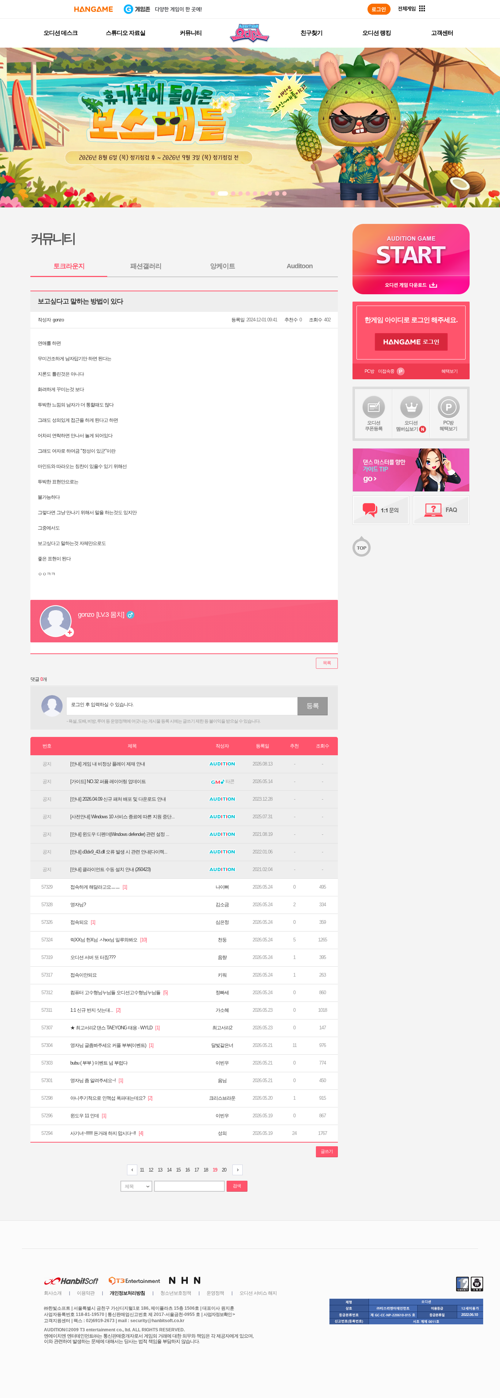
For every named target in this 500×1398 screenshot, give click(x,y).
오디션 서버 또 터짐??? (92, 957)
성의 (222, 1133)
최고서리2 (222, 1027)
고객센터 (442, 33)
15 (178, 1170)
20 (224, 1170)
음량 (222, 957)
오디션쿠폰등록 (374, 425)
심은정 (222, 922)
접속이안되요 (83, 975)
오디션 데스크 (61, 33)
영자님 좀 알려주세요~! (96, 1080)
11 (142, 1170)
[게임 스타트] (411, 250)
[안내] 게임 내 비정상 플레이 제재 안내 (107, 764)
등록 (312, 705)
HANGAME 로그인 (411, 342)
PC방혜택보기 (448, 425)
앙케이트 (222, 266)
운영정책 (215, 1293)
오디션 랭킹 (376, 33)
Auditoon (300, 266)
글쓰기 (327, 1151)
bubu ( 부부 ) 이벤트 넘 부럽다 (98, 1063)
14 (169, 1170)
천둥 (222, 940)
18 (206, 1170)
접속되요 (82, 922)
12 (151, 1170)
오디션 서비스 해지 (258, 1293)
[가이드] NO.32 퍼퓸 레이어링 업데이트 (108, 781)
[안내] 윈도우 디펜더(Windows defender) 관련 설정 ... (119, 834)
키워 (222, 975)
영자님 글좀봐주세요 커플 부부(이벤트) (111, 1045)
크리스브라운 (222, 1098)
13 (160, 1170)
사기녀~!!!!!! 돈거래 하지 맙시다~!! (106, 1133)
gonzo (58, 319)
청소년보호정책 (175, 1293)
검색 (237, 1185)
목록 (327, 662)
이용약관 (85, 1293)
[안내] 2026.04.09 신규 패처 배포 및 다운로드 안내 (118, 799)
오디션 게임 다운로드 (411, 285)
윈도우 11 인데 (88, 1115)
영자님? (78, 904)
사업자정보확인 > (219, 1314)
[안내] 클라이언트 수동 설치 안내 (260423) (110, 869)
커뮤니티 (191, 33)
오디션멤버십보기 (407, 426)
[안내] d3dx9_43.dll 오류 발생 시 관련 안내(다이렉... (118, 852)
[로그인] (379, 9)
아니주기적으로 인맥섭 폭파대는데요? (111, 1098)
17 (196, 1170)
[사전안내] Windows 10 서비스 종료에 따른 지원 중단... (122, 816)
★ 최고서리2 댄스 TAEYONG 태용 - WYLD (115, 1027)
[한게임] (93, 9)
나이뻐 (222, 887)
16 (187, 1170)
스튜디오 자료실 (125, 33)
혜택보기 (449, 371)
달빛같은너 (222, 1045)
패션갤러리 (145, 266)
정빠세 (222, 992)
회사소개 (52, 1293)
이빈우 (222, 1063)
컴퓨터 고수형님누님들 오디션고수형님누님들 (119, 992)
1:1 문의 (380, 510)
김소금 (222, 904)
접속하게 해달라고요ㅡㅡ (98, 887)
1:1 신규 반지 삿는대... (95, 1010)
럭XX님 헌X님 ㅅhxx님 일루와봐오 (108, 940)
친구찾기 (311, 33)
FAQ (441, 510)
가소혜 (222, 1010)
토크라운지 (69, 266)
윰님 (222, 1080)
